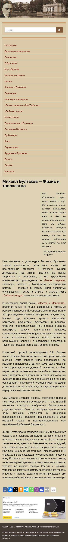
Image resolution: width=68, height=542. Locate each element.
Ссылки (8, 165)
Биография (10, 57)
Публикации (11, 135)
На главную (11, 45)
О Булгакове (11, 63)
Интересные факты (15, 75)
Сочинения (10, 93)
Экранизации (11, 147)
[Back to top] (61, 535)
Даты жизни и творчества (17, 51)
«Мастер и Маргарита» (16, 99)
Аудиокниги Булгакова (16, 153)
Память (8, 159)
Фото (7, 141)
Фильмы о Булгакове (15, 87)
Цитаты (8, 81)
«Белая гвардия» (54, 280)
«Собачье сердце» (14, 111)
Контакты (9, 171)
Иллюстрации (12, 117)
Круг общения (12, 69)
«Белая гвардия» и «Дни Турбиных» (22, 105)
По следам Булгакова (16, 129)
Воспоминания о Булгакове (19, 123)
